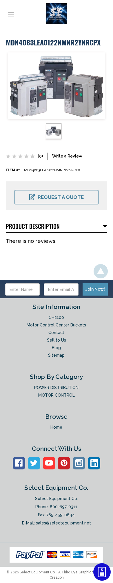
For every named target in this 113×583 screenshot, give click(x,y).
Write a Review (67, 156)
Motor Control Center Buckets (56, 325)
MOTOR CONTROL (56, 395)
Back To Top (101, 271)
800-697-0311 (63, 506)
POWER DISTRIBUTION (56, 387)
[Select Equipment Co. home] (56, 13)
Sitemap (56, 355)
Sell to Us (56, 340)
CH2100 (56, 317)
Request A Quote (61, 197)
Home (56, 427)
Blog (56, 347)
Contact (56, 332)
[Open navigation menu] (11, 14)
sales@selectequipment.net (63, 523)
